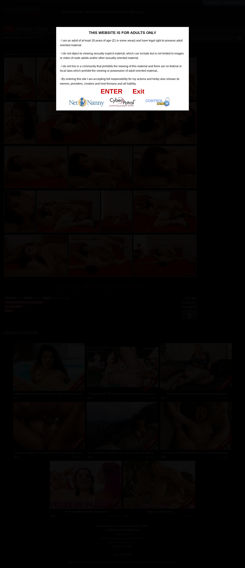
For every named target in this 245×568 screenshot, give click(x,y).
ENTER (111, 91)
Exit (138, 91)
